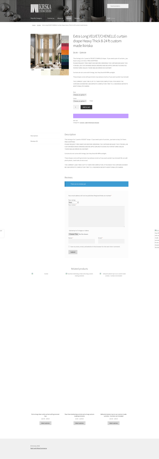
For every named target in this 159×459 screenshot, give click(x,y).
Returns (77, 18)
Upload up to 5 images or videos (79, 230)
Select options (45, 423)
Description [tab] (34, 136)
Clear (91, 101)
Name (70, 238)
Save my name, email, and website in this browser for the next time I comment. (95, 247)
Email (100, 238)
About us (60, 18)
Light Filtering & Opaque (92, 122)
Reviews (68, 18)
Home (34, 25)
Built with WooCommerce (39, 448)
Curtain (39, 25)
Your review (72, 205)
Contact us (50, 18)
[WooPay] (100, 116)
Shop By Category (36, 18)
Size (74, 92)
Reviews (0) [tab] (34, 141)
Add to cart (86, 107)
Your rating (71, 200)
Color (75, 98)
